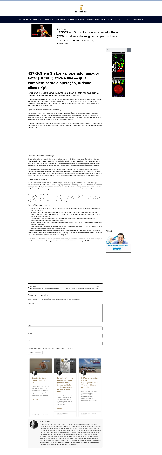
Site (29, 340)
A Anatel (48, 19)
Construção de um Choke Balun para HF (39, 380)
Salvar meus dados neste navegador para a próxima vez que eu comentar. (51, 348)
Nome (30, 325)
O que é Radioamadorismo (29, 19)
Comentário (32, 303)
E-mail (30, 333)
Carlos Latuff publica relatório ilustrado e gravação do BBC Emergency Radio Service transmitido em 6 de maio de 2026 (65, 385)
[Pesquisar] (129, 50)
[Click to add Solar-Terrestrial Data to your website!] (118, 96)
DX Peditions (62, 29)
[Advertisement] (65, 58)
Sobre (117, 19)
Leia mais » (35, 399)
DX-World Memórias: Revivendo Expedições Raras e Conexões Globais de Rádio (89, 382)
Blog (110, 19)
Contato (126, 19)
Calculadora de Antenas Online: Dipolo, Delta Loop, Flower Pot (79, 19)
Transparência (137, 19)
